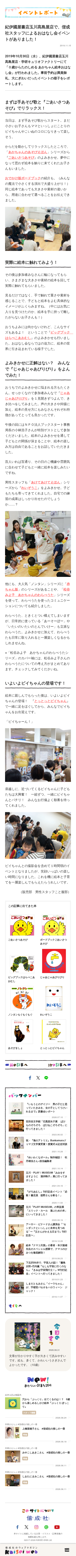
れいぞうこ (29, 487)
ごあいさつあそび (21, 157)
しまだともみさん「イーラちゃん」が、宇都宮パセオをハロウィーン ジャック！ (46, 1287)
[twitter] (38, 1078)
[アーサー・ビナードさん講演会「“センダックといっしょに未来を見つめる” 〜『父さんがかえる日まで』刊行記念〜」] (16, 1230)
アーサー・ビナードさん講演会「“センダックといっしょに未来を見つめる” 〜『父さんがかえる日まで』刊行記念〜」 (46, 1229)
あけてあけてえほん (45, 482)
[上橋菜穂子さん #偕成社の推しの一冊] (12, 1433)
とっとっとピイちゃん (50, 700)
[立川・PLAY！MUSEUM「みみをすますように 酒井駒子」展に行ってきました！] (16, 1177)
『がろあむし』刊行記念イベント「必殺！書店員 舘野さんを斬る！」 (46, 1193)
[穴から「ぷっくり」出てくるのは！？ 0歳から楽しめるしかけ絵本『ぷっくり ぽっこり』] (12, 1403)
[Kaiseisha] (38, 1518)
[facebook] (30, 1078)
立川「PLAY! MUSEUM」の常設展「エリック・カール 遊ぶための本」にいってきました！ (46, 1210)
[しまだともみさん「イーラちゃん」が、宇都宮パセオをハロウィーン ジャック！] (16, 1288)
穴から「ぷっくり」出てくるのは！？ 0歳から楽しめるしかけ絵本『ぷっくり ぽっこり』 (46, 1402)
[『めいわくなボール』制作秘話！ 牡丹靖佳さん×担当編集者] (16, 1160)
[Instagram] (36, 1526)
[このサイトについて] (38, 1510)
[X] (26, 1526)
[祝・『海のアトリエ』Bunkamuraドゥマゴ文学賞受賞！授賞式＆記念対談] (16, 1143)
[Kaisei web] (21, 1550)
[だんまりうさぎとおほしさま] (27, 1336)
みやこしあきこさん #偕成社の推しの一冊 (47, 1452)
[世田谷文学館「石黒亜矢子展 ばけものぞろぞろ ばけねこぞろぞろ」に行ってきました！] (16, 1126)
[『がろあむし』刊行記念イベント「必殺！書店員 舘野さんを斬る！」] (16, 1194)
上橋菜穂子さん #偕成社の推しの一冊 (44, 1428)
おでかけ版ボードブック (23, 178)
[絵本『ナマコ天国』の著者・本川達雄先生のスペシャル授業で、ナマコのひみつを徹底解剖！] (16, 1249)
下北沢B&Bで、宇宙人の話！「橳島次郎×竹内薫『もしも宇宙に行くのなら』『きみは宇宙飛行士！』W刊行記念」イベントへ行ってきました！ (46, 1268)
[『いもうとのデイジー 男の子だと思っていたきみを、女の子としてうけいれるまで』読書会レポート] (16, 1108)
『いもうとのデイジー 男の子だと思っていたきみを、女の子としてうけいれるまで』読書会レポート (46, 1107)
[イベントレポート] (38, 12)
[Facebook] (17, 1526)
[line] (46, 1078)
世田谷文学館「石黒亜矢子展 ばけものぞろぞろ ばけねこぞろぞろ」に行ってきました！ (46, 1124)
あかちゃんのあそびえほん (27, 152)
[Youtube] (57, 1526)
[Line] (46, 1526)
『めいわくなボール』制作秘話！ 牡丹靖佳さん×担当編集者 (46, 1159)
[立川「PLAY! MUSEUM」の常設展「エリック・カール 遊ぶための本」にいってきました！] (16, 1211)
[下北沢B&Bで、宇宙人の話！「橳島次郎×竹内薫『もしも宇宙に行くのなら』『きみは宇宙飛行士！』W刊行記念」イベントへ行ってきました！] (16, 1269)
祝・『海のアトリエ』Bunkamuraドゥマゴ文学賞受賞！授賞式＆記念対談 (46, 1142)
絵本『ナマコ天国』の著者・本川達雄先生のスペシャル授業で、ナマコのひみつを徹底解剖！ (46, 1248)
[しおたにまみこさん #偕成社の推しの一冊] (12, 1480)
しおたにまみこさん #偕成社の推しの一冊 (47, 1476)
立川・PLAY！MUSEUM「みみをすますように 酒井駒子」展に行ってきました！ (46, 1176)
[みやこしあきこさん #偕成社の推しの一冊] (12, 1456)
